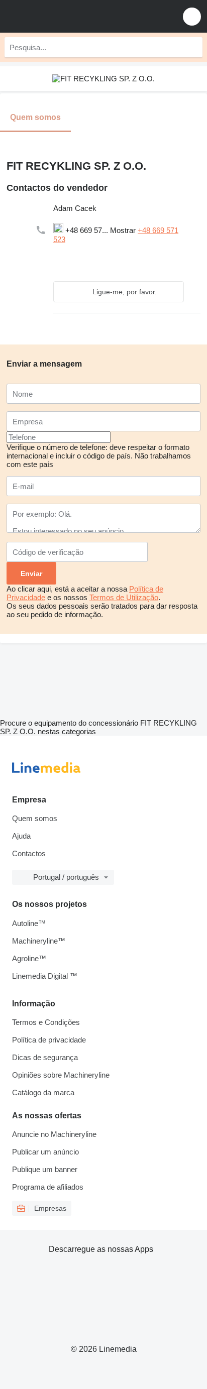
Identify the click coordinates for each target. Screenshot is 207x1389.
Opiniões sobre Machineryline (61, 1075)
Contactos (29, 853)
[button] (192, 16)
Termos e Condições (46, 1022)
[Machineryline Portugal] (70, 16)
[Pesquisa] (192, 47)
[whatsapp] (79, 251)
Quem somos (34, 818)
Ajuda (21, 836)
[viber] (138, 252)
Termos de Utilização (123, 597)
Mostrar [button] (124, 230)
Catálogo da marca (43, 1092)
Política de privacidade (49, 1039)
